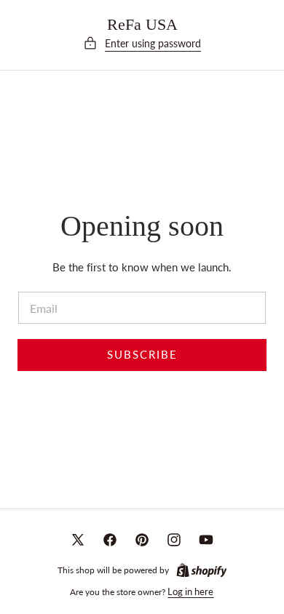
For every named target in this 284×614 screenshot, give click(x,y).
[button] (142, 43)
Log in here (190, 591)
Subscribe (142, 354)
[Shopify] (201, 570)
